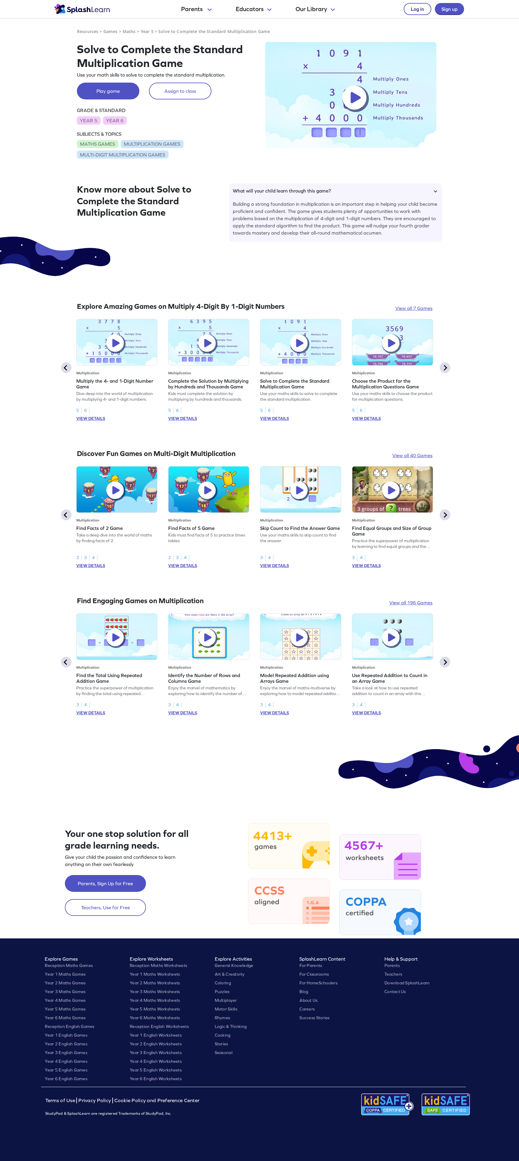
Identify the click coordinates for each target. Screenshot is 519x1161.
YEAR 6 (114, 120)
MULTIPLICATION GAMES (152, 144)
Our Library (311, 9)
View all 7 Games (413, 308)
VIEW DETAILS (90, 418)
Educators (250, 9)
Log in (417, 9)
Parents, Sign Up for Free (105, 883)
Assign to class (180, 91)
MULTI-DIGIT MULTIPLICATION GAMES (122, 154)
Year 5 (147, 31)
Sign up (449, 9)
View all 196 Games (410, 602)
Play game (108, 91)
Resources (87, 31)
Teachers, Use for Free (105, 907)
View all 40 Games (412, 455)
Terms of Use (61, 1100)
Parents (192, 9)
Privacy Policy (94, 1100)
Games (110, 31)
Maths (129, 31)
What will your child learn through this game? (282, 190)
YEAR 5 (88, 120)
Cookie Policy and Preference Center (157, 1100)
